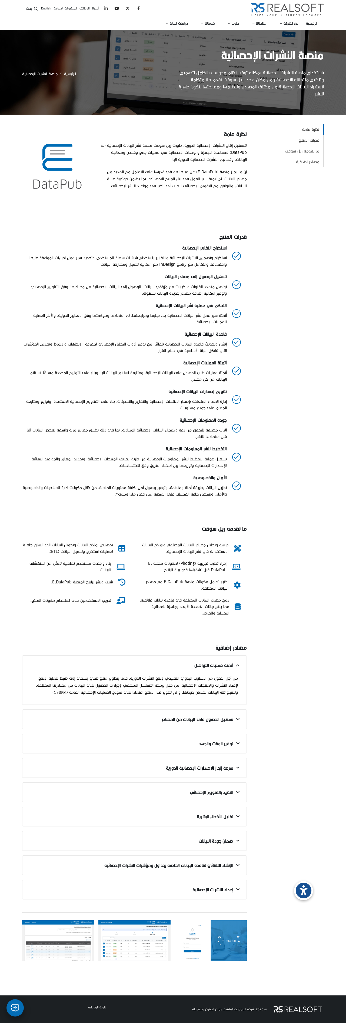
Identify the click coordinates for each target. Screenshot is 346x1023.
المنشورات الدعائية (65, 8)
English (46, 8)
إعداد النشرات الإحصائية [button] (212, 889)
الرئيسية (311, 23)
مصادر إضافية (307, 162)
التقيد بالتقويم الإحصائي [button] (211, 792)
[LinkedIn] (106, 8)
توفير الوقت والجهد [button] (216, 743)
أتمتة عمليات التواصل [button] (213, 665)
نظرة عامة (310, 129)
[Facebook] (138, 8)
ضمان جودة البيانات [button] (216, 840)
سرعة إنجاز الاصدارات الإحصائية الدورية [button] (199, 767)
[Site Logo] (287, 9)
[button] (31, 8)
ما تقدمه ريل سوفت (302, 151)
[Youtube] (116, 8)
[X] (127, 8)
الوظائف (84, 8)
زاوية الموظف (96, 1007)
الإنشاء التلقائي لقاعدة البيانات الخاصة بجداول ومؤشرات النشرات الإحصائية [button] (168, 865)
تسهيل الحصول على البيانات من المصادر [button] (197, 719)
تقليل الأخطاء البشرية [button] (215, 816)
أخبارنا (95, 8)
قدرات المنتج (309, 140)
